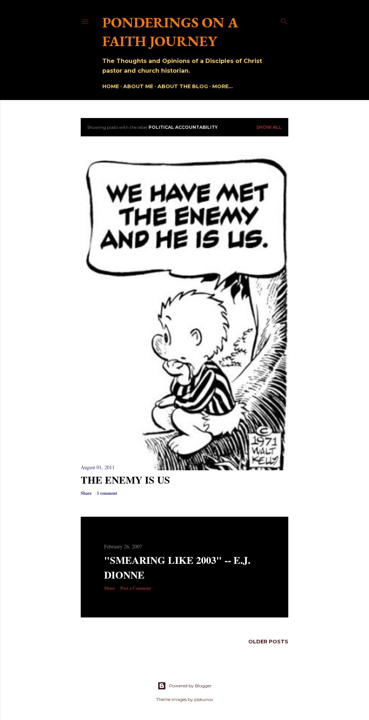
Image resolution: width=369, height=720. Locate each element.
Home (110, 86)
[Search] (284, 20)
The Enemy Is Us (125, 479)
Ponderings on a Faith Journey (170, 31)
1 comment (107, 493)
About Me (138, 86)
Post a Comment (135, 588)
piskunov (203, 699)
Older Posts (268, 641)
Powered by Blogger (190, 685)
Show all (269, 127)
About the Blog (182, 86)
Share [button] (86, 493)
